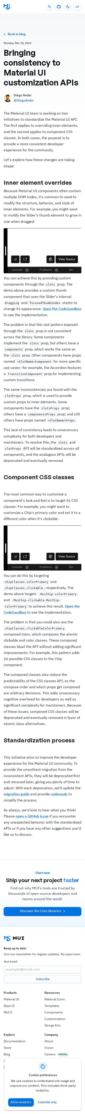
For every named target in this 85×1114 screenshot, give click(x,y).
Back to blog (17, 34)
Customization (54, 1019)
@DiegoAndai (24, 100)
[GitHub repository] (58, 6)
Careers (50, 1054)
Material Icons (54, 999)
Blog (7, 1054)
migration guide (16, 794)
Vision (48, 1048)
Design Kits (52, 1025)
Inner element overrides (38, 182)
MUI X (8, 1012)
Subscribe (42, 979)
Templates (51, 1006)
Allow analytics (21, 1102)
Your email (10, 961)
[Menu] (77, 7)
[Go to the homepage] (7, 7)
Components (53, 1012)
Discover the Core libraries (40, 911)
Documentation (15, 1041)
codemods (59, 794)
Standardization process (39, 740)
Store (7, 1048)
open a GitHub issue (32, 816)
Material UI (11, 999)
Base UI (9, 1006)
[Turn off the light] (67, 6)
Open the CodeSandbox (62, 308)
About (48, 1041)
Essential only (47, 1102)
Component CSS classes (39, 477)
